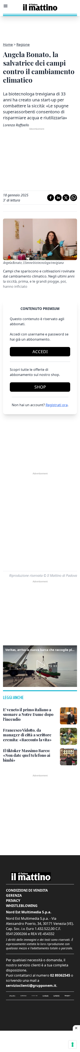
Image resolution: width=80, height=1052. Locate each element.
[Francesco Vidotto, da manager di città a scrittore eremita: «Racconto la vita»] (68, 736)
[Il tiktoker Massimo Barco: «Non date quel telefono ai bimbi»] (68, 756)
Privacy (13, 900)
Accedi (40, 351)
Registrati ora (57, 405)
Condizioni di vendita (27, 890)
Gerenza (14, 895)
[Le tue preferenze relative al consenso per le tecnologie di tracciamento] (72, 1044)
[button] (40, 665)
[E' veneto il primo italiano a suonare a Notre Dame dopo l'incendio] (68, 715)
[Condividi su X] (66, 197)
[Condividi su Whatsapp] (73, 197)
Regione (23, 44)
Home (8, 44)
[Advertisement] (40, 26)
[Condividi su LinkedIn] (58, 197)
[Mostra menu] (5, 6)
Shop (40, 387)
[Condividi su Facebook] (50, 197)
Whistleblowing (22, 905)
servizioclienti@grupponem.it (31, 985)
